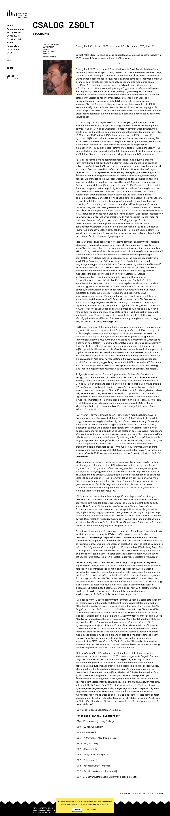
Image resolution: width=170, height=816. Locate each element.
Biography (48, 47)
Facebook (8, 68)
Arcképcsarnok (15, 29)
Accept (77, 810)
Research (46, 54)
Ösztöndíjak (14, 39)
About (10, 25)
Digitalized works (51, 44)
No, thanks (91, 809)
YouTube (11, 68)
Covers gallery (49, 56)
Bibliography (48, 52)
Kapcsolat (13, 46)
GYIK (9, 52)
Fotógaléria (14, 32)
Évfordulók (13, 35)
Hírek (10, 42)
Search (9, 60)
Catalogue (13, 49)
